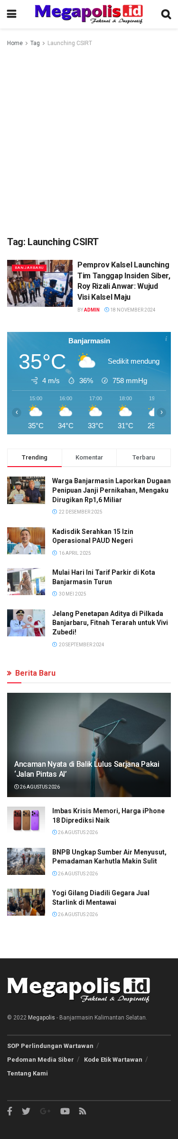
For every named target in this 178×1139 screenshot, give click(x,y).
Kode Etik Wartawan (113, 1059)
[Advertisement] (89, 142)
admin (92, 309)
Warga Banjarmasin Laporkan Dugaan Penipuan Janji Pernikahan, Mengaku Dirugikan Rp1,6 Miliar (111, 490)
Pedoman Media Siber (40, 1059)
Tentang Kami (27, 1073)
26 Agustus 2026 (39, 787)
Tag (35, 43)
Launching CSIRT (69, 43)
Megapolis (41, 1017)
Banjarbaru (29, 268)
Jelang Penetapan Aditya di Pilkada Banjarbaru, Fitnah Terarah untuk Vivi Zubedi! (110, 623)
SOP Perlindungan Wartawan (50, 1045)
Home (15, 43)
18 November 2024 (132, 309)
